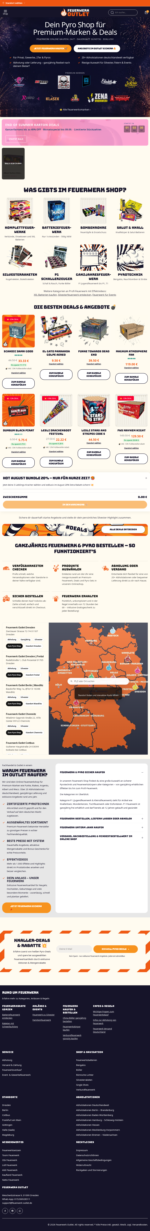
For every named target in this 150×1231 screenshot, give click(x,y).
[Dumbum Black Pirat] (18, 410)
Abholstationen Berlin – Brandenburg (95, 1110)
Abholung (7, 1060)
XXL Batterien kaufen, (45, 294)
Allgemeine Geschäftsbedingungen (93, 1160)
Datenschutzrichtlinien (87, 1155)
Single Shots (82, 1084)
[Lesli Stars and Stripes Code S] (94, 410)
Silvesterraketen (84, 1079)
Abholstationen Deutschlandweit (92, 1105)
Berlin (5, 1110)
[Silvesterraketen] (20, 257)
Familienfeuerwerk (42, 1020)
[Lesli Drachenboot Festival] (56, 410)
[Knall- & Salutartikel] (130, 210)
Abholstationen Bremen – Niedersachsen (96, 1134)
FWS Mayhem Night (131, 430)
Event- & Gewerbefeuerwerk (16, 1074)
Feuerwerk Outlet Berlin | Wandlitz (24, 685)
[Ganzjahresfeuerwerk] (93, 257)
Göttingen (7, 1124)
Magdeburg (8, 1134)
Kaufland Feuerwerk (12, 1174)
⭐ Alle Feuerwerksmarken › (75, 109)
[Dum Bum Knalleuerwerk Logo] (64, 82)
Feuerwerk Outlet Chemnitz (21, 714)
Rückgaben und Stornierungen (91, 1170)
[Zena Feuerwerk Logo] (97, 98)
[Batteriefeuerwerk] (57, 210)
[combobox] (123, 12)
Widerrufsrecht (83, 1165)
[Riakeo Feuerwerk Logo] (41, 82)
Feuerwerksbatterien (86, 1060)
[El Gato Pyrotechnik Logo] (75, 98)
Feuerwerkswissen (11, 1150)
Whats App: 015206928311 (16, 1199)
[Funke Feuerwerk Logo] (109, 82)
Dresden (6, 1105)
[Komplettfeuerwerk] (20, 210)
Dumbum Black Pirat (18, 430)
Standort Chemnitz (34, 732)
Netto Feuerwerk (10, 1179)
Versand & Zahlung (12, 1065)
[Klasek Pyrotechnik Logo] (53, 98)
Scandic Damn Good (18, 351)
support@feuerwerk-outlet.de (17, 1202)
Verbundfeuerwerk (85, 1089)
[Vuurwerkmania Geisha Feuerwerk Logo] (120, 98)
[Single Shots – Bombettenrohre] (93, 210)
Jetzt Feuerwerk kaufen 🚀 (50, 48)
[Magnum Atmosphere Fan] (131, 331)
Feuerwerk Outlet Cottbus (20, 743)
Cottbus (6, 1115)
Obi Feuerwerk (9, 1160)
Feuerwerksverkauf (12, 1069)
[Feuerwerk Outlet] (75, 12)
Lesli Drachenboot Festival (56, 432)
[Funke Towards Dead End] (94, 331)
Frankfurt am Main (11, 1120)
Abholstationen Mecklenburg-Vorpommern (98, 1129)
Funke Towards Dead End (93, 353)
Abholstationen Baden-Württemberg (94, 1115)
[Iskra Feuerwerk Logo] (131, 82)
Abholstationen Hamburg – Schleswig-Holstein (99, 1120)
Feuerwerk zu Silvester (44, 1014)
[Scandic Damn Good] (18, 331)
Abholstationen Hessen (87, 1124)
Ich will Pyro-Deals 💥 (116, 949)
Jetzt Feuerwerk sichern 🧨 (26, 908)
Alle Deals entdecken (123, 529)
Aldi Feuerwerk (9, 1170)
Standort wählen (18, 373)
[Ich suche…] (112, 12)
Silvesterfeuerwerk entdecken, (75, 294)
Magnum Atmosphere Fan (131, 353)
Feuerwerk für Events (104, 294)
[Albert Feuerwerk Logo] (19, 82)
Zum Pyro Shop (14, 646)
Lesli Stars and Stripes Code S (93, 432)
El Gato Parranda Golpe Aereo (56, 353)
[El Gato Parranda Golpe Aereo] (56, 331)
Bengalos (81, 1065)
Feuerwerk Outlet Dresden (20, 627)
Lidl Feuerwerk (9, 1165)
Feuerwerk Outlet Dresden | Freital (25, 656)
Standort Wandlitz (34, 703)
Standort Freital (33, 675)
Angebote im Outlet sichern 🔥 (97, 48)
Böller (79, 1069)
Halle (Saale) (8, 1129)
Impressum (82, 1150)
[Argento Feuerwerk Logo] (86, 82)
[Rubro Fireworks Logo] (30, 98)
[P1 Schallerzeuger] (57, 257)
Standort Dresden (33, 646)
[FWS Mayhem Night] (131, 410)
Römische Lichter (84, 1074)
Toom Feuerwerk (10, 1155)
